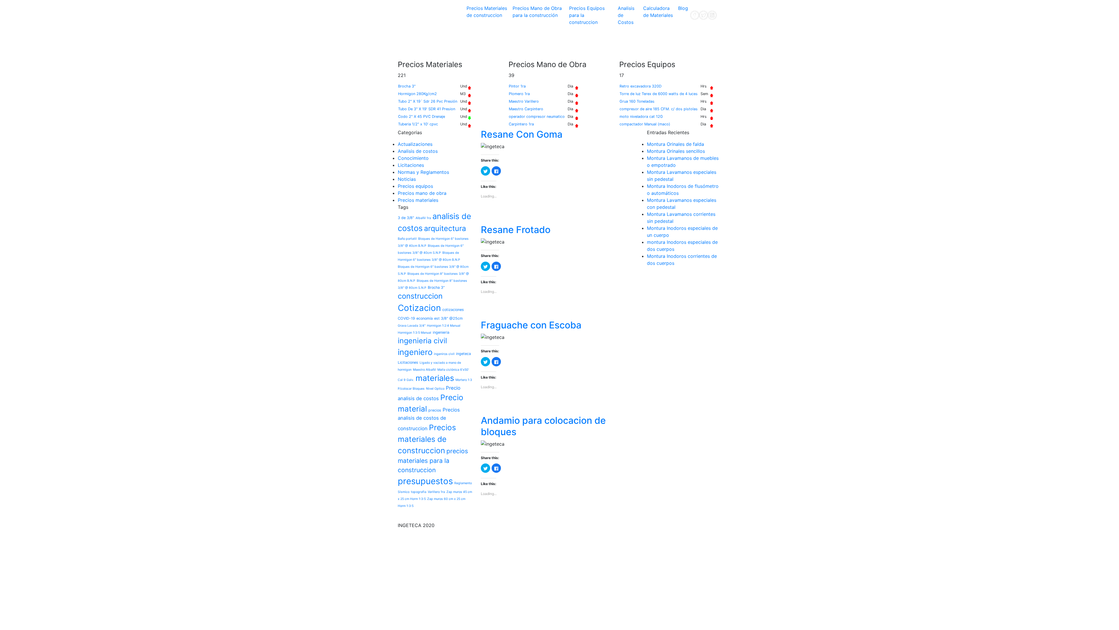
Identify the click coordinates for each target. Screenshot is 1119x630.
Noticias (407, 179)
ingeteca (463, 353)
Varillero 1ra (436, 492)
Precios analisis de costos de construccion (429, 419)
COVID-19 (406, 318)
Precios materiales (418, 200)
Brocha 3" (436, 287)
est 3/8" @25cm (448, 318)
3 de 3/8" (406, 218)
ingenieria (441, 332)
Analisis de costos (418, 151)
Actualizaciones (415, 144)
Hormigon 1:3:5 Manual (414, 333)
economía (424, 318)
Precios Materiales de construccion (487, 11)
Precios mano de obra (422, 193)
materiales (435, 378)
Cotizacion (419, 308)
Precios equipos (415, 186)
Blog (683, 8)
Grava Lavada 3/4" (411, 326)
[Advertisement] (504, 43)
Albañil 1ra (423, 218)
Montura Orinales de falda (675, 144)
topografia (418, 492)
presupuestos (425, 481)
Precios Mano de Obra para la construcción (537, 11)
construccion (420, 295)
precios (434, 410)
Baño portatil (407, 239)
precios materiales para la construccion (433, 460)
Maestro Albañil (424, 370)
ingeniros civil (444, 354)
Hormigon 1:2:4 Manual (443, 326)
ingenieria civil (422, 340)
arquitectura (445, 228)
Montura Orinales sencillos (676, 151)
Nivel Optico (435, 389)
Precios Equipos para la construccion (587, 15)
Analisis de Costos (626, 15)
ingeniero (415, 352)
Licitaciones (411, 165)
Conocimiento (413, 158)
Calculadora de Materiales (658, 11)
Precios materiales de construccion (427, 439)
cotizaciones (453, 309)
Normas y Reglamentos (423, 172)
